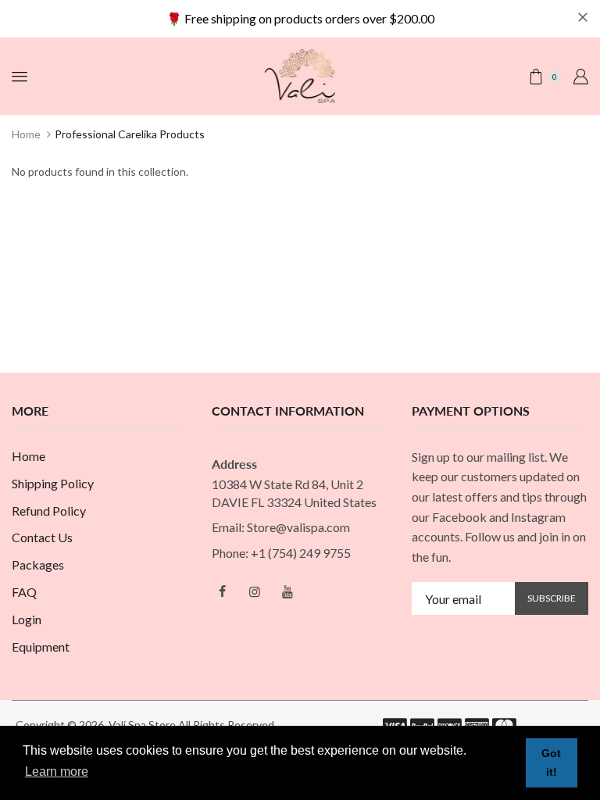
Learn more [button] (56, 771)
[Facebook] (222, 591)
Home (26, 134)
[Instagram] (254, 591)
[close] (583, 17)
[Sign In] (580, 76)
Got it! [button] (551, 762)
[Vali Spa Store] (300, 74)
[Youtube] (287, 591)
